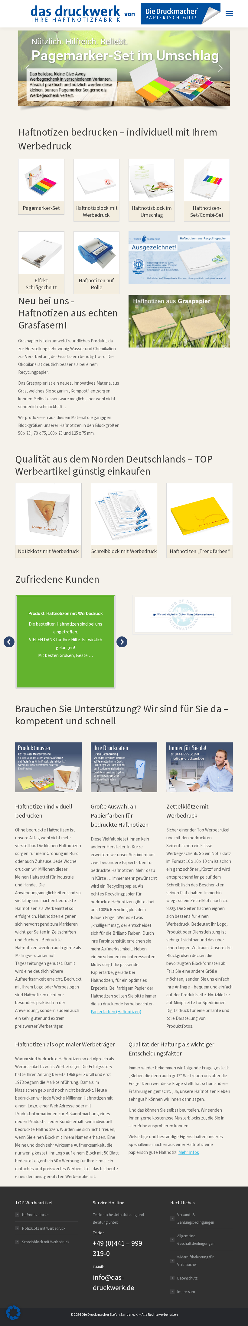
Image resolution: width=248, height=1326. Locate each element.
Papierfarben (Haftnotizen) (116, 1011)
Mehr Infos (188, 1152)
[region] (124, 72)
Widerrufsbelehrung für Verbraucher (195, 1260)
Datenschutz (187, 1278)
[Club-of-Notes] (182, 615)
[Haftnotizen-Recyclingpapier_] (179, 257)
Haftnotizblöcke (35, 1214)
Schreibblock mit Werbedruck (45, 1241)
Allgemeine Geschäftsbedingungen (195, 1239)
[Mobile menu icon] (228, 14)
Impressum (186, 1291)
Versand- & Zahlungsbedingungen (195, 1218)
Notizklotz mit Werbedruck (43, 1228)
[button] (27, 68)
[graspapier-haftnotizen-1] (179, 321)
